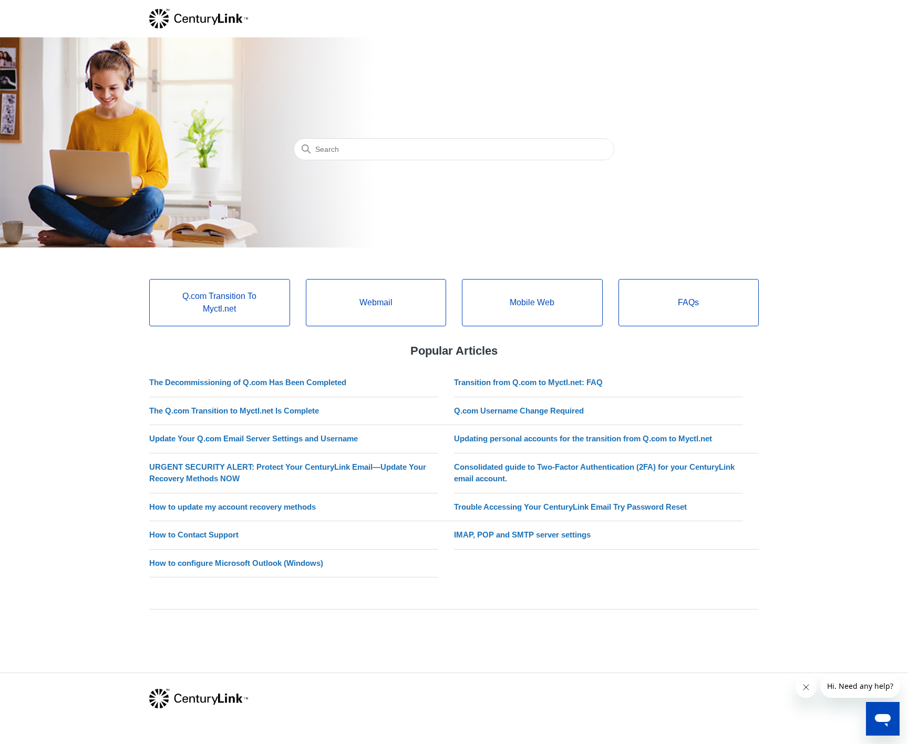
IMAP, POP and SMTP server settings (522, 534)
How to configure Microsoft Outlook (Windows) (236, 563)
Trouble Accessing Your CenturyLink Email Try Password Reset (570, 506)
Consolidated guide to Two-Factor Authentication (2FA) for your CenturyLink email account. (594, 472)
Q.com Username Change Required (519, 410)
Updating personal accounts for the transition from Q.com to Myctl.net (583, 438)
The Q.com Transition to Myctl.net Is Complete (234, 410)
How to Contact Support (194, 534)
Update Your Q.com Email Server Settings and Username (253, 438)
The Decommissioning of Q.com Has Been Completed (247, 382)
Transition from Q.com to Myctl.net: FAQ (528, 382)
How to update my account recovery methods (232, 506)
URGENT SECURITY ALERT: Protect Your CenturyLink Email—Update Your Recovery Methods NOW (287, 472)
